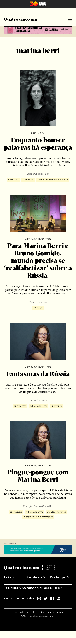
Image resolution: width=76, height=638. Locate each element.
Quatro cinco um (20, 19)
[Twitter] (45, 598)
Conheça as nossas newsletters (34, 588)
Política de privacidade (51, 612)
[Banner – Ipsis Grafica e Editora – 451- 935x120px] (38, 549)
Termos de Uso (20, 612)
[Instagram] (39, 598)
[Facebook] (52, 598)
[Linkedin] (58, 598)
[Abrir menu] (70, 19)
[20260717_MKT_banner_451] (38, 29)
